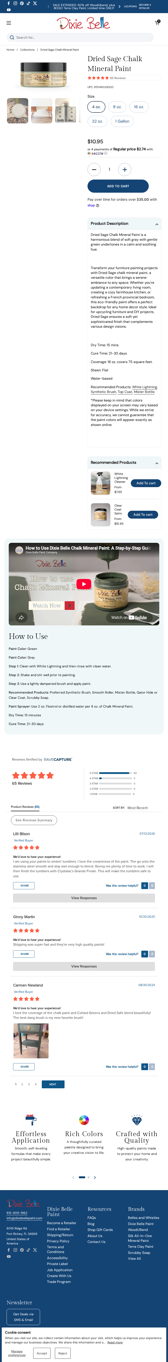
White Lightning (144, 387)
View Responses (84, 898)
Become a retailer (145, 6)
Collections (27, 50)
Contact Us (96, 1241)
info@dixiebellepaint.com (24, 1218)
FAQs (92, 1217)
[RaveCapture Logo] (57, 759)
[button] (157, 23)
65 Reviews (118, 78)
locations (130, 6)
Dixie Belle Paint (141, 1224)
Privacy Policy (58, 1241)
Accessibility (57, 1258)
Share (24, 885)
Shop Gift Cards (100, 1229)
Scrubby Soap (139, 1252)
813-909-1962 (17, 1213)
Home (10, 50)
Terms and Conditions (55, 1249)
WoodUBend (138, 1229)
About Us (95, 1236)
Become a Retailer (61, 1223)
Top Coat (125, 391)
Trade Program (59, 1281)
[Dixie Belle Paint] (83, 22)
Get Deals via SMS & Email (23, 1317)
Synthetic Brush (103, 391)
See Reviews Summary (34, 820)
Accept (42, 1353)
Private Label (57, 1264)
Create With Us (59, 1276)
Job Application (59, 1270)
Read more (115, 1342)
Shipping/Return (60, 1235)
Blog (91, 1224)
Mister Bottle (144, 391)
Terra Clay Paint (140, 1246)
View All (134, 1258)
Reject (62, 1353)
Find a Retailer (58, 1229)
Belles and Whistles (143, 1217)
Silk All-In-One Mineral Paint (140, 1238)
